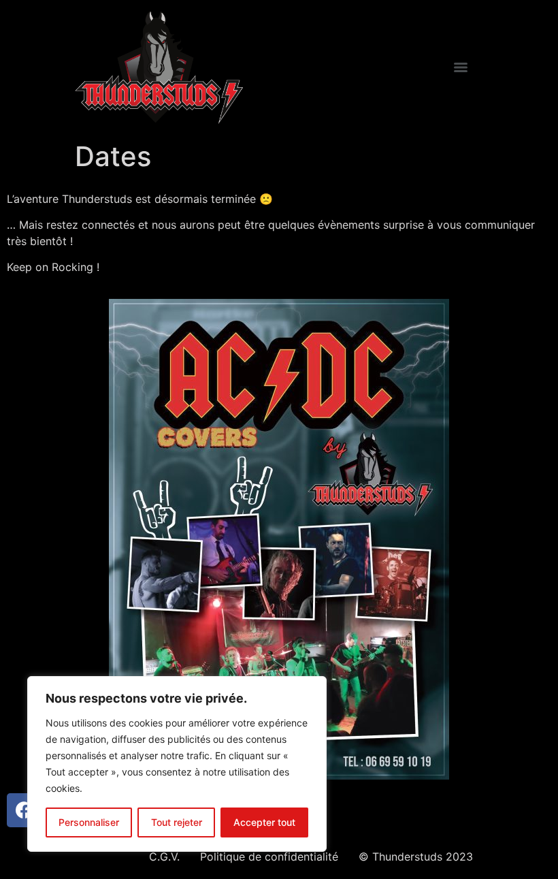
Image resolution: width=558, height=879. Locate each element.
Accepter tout (264, 822)
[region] (177, 764)
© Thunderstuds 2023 (416, 856)
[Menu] (460, 67)
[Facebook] (24, 810)
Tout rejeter (176, 822)
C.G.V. (164, 856)
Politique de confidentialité (269, 856)
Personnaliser (89, 822)
